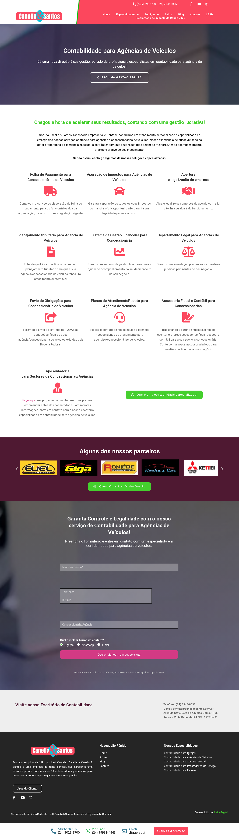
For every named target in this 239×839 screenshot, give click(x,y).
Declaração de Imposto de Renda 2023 (160, 18)
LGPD (209, 14)
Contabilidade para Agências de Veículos (188, 757)
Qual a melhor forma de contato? (82, 640)
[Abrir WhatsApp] (230, 830)
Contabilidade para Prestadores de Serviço (190, 765)
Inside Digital (221, 812)
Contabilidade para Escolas (180, 770)
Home (106, 14)
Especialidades (125, 14)
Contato (195, 14)
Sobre (168, 14)
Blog (181, 14)
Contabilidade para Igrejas (180, 753)
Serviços (150, 14)
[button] (119, 77)
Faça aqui (28, 400)
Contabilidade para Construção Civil (185, 761)
